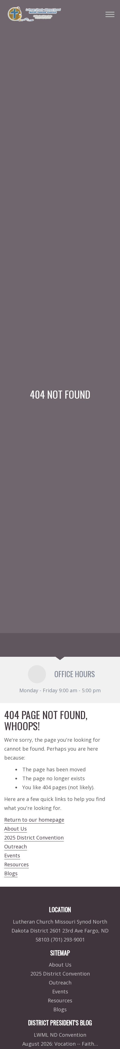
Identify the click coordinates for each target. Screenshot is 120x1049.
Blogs (11, 873)
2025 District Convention (34, 837)
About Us (15, 828)
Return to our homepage (34, 819)
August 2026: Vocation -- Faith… (60, 1043)
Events (12, 855)
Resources (16, 864)
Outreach (15, 846)
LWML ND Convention (60, 1034)
